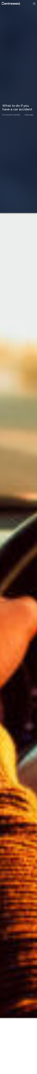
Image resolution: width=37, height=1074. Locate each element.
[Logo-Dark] (11, 3)
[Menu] (34, 3)
